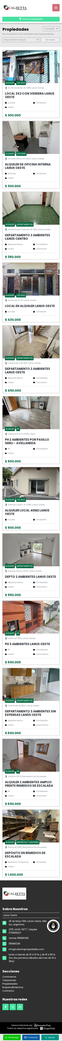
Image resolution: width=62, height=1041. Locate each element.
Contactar (33, 1037)
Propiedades (9, 983)
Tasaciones (9, 980)
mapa (51, 39)
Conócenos (9, 976)
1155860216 (14, 943)
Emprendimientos (12, 987)
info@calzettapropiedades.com (26, 949)
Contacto (8, 990)
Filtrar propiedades (32, 19)
